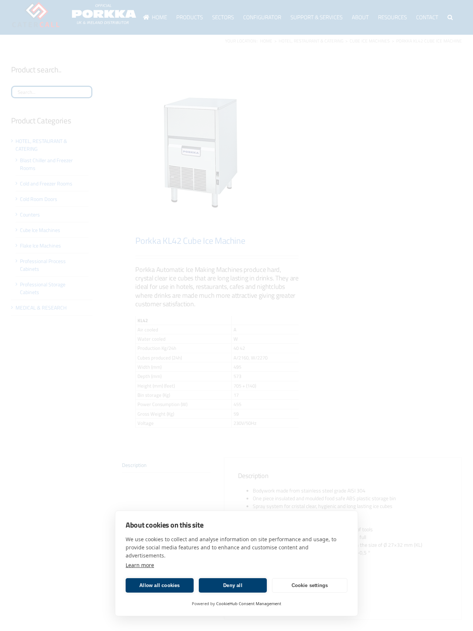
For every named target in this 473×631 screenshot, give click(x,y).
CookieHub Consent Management (248, 603)
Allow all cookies (159, 585)
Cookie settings (310, 585)
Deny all (232, 585)
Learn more (140, 565)
